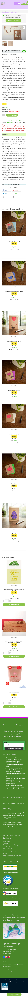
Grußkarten (16, 120)
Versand (6, 107)
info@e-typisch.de (10, 951)
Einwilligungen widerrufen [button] (9, 857)
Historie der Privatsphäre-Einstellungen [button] (12, 855)
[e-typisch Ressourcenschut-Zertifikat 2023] (8, 880)
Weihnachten (21, 120)
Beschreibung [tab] (5, 134)
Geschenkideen (10, 11)
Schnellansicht (14, 234)
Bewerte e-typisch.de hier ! (9, 971)
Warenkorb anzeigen (13, 20)
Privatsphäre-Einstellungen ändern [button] (10, 852)
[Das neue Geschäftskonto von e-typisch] (10, 903)
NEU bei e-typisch (7, 841)
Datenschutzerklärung (8, 846)
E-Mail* (6, 742)
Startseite (3, 11)
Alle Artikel (5, 853)
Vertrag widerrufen (14, 994)
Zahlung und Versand (8, 850)
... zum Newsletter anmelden (14, 748)
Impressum (5, 843)
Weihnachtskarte (10, 122)
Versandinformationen (8, 819)
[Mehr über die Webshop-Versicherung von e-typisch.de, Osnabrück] (4, 986)
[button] (24, 27)
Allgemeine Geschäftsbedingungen (11, 845)
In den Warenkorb (12, 115)
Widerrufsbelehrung (7, 848)
